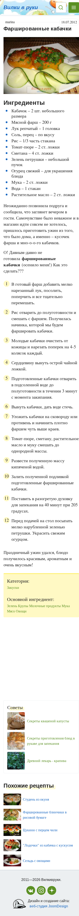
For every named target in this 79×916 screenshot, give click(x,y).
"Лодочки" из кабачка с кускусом (48, 845)
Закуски (13, 587)
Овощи (21, 611)
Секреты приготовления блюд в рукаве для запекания (51, 741)
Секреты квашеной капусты (48, 721)
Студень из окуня (36, 799)
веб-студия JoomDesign (49, 906)
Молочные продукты (45, 605)
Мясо (11, 611)
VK (30, 890)
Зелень (12, 605)
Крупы (23, 605)
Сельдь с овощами (36, 860)
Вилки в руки (21, 7)
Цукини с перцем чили (40, 830)
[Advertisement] (39, 657)
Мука (66, 605)
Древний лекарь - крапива (46, 760)
